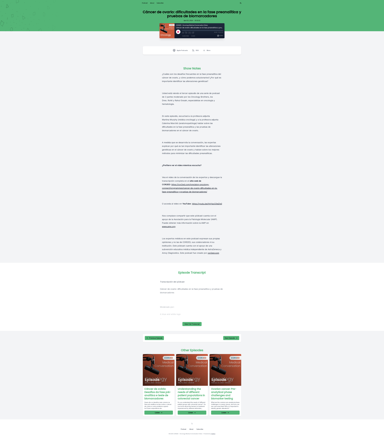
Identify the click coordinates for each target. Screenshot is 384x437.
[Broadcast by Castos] (220, 36)
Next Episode (230, 338)
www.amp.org (168, 226)
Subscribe (160, 3)
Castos (213, 433)
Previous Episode (155, 338)
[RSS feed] (240, 3)
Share (193, 36)
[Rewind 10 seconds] (186, 33)
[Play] (178, 32)
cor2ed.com (213, 253)
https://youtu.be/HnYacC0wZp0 (207, 204)
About (152, 3)
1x (189, 32)
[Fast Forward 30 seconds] (193, 33)
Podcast (145, 3)
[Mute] (183, 33)
